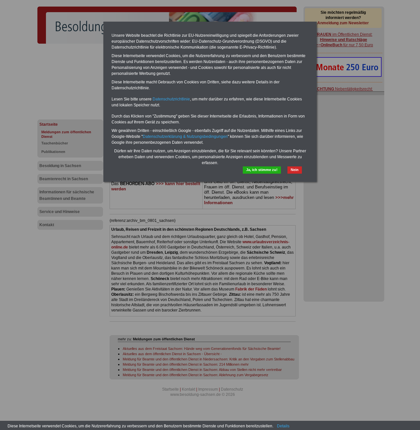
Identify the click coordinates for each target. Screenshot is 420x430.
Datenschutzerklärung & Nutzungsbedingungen (185, 136)
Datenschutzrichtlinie (171, 99)
